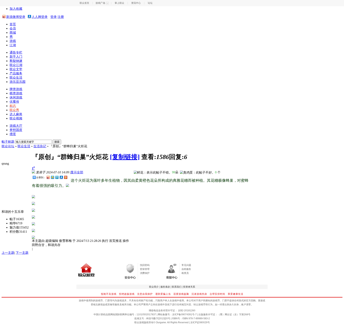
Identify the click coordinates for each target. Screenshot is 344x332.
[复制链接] (125, 156)
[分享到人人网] (61, 177)
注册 (61, 17)
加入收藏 (16, 8)
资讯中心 (136, 3)
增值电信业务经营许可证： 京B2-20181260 (172, 310)
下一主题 (22, 252)
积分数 (14, 231)
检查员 (185, 273)
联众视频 (16, 118)
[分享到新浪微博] (48, 177)
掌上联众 (119, 3)
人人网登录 (40, 17)
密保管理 (145, 269)
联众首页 (84, 3)
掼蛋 (13, 134)
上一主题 (8, 252)
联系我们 (176, 286)
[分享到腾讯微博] (57, 177)
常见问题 (186, 265)
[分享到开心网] (65, 177)
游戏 (13, 41)
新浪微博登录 (15, 17)
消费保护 (145, 273)
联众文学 (16, 69)
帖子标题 (8, 141)
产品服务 (16, 73)
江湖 (13, 45)
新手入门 (16, 56)
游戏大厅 (16, 125)
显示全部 (76, 172)
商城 (13, 32)
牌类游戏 (16, 89)
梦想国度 (16, 130)
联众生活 (16, 77)
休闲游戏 (16, 97)
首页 (13, 24)
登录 (53, 17)
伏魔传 (14, 101)
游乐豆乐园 (17, 81)
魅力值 (14, 227)
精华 (13, 223)
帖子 (13, 219)
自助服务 (186, 269)
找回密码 (145, 265)
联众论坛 (8, 146)
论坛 (150, 3)
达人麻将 (16, 114)
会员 (13, 28)
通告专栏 (16, 52)
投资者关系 (189, 286)
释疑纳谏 (16, 60)
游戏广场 (100, 3)
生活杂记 (39, 146)
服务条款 (165, 286)
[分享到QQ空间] (52, 177)
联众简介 (154, 286)
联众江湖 (16, 65)
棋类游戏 (16, 93)
